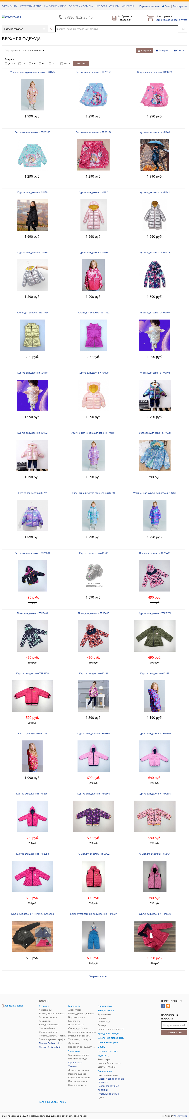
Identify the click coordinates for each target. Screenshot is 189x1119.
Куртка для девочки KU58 (32, 733)
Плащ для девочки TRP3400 (93, 613)
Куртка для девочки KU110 (32, 372)
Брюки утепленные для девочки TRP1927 (93, 913)
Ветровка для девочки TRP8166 (32, 132)
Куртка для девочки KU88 (93, 553)
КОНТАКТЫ (128, 6)
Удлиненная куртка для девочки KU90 (154, 493)
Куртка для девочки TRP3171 (154, 613)
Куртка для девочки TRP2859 (154, 793)
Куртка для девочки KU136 (32, 252)
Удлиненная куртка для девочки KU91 (93, 493)
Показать (81, 63)
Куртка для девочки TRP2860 (93, 793)
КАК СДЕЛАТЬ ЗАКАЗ (55, 6)
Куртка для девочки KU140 (155, 132)
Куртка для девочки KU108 (93, 372)
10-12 (67, 63)
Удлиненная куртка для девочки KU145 (32, 72)
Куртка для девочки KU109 (155, 312)
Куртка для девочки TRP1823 (154, 913)
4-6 (33, 63)
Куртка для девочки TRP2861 (32, 793)
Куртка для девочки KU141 (155, 192)
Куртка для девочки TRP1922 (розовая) (32, 913)
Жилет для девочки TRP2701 (155, 853)
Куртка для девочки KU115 (155, 252)
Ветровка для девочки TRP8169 (93, 72)
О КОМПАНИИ (10, 6)
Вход (167, 6)
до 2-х (11, 63)
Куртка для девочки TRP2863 (93, 733)
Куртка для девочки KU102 (32, 432)
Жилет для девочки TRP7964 (32, 312)
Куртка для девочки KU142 (93, 192)
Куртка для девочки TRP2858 (32, 853)
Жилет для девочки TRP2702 (93, 853)
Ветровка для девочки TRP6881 (32, 553)
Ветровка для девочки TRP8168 (154, 72)
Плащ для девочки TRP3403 (154, 553)
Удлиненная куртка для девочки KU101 (93, 432)
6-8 (44, 63)
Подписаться (174, 1032)
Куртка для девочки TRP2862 (154, 733)
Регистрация (180, 6)
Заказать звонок (13, 1005)
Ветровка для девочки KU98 (155, 432)
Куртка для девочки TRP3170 (32, 673)
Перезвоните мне (149, 6)
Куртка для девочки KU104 (155, 372)
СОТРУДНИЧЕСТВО (31, 6)
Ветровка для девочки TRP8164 (93, 132)
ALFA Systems (180, 1115)
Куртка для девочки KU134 (93, 252)
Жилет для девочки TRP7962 (93, 312)
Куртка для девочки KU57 (154, 673)
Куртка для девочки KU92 (32, 493)
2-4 (23, 63)
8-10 (54, 63)
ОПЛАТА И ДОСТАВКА (81, 6)
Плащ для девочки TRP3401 (32, 613)
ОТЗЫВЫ (114, 6)
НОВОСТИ (101, 6)
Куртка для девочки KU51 (93, 673)
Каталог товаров (13, 29)
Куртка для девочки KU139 (32, 192)
